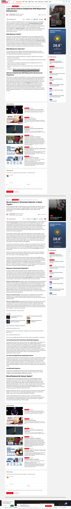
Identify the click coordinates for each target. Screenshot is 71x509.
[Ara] (64, 2)
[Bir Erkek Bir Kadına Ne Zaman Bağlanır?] (57, 209)
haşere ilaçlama (29, 277)
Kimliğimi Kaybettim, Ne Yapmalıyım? (31, 157)
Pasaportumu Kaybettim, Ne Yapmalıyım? (32, 136)
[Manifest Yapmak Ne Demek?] (36, 317)
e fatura (18, 21)
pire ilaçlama (36, 248)
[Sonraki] (64, 16)
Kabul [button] (12, 505)
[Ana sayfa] (13, 2)
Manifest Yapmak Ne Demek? (30, 119)
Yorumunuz (11, 476)
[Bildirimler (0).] (70, 258)
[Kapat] (53, 505)
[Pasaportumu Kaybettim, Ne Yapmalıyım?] (36, 321)
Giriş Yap (16, 191)
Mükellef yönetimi (20, 28)
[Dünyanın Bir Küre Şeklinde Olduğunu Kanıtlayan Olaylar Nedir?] (57, 84)
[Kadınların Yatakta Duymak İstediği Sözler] (57, 90)
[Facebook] (59, 504)
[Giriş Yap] (67, 2)
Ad (7, 184)
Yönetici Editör (12, 14)
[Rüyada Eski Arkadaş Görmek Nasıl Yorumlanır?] (57, 79)
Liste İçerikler (27, 108)
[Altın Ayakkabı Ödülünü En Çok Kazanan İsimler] (16, 317)
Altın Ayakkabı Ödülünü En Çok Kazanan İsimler (33, 109)
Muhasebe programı (40, 40)
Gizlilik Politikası (4, 505)
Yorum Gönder (9, 191)
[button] (18, 6)
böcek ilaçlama (14, 222)
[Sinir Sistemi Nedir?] (57, 100)
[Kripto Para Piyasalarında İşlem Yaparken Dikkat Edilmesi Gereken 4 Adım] (57, 61)
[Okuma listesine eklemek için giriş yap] (45, 19)
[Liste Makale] (5, 1)
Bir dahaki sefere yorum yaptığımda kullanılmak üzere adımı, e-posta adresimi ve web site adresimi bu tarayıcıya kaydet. (25, 188)
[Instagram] (64, 504)
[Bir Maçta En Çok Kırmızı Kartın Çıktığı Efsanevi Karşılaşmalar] (16, 321)
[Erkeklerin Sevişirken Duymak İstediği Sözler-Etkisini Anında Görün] (57, 95)
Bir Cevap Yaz (10, 170)
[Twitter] (62, 504)
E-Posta (28, 184)
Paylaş (65, 507)
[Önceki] (50, 16)
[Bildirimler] (69, 2)
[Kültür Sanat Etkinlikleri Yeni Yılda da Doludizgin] (57, 68)
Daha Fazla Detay (57, 52)
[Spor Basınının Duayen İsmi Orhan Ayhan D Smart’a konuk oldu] (57, 73)
